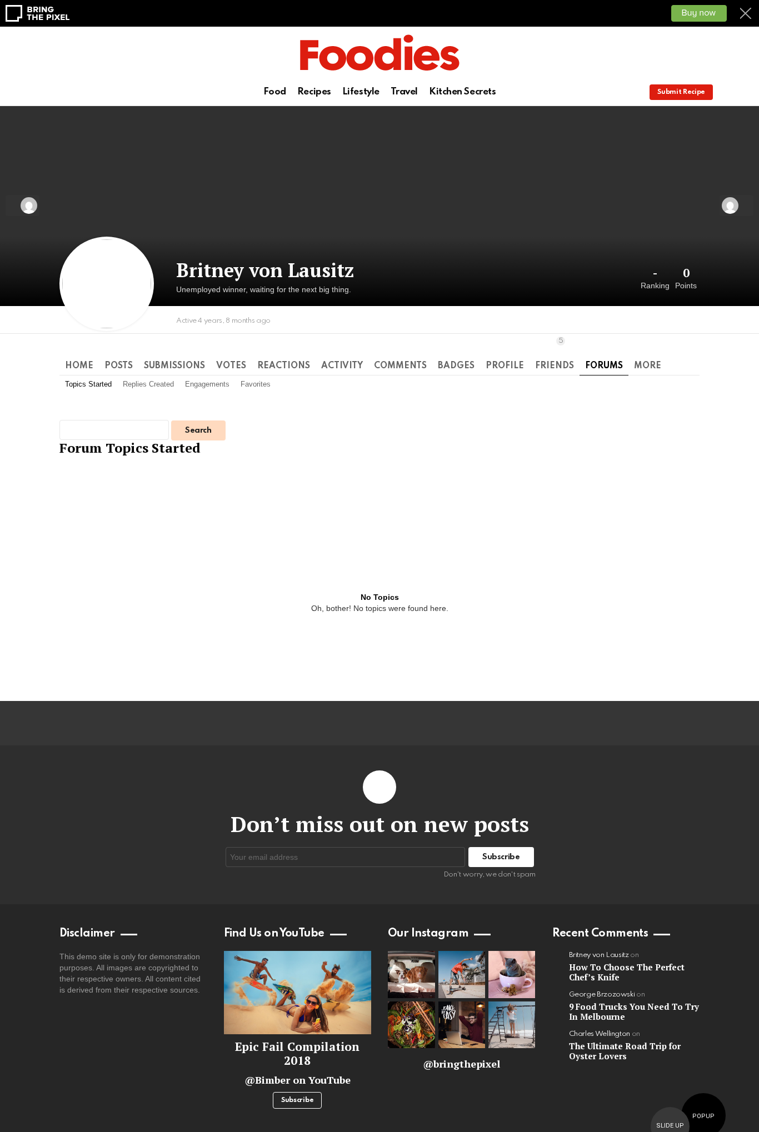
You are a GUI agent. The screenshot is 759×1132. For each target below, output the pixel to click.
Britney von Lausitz (599, 955)
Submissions (174, 366)
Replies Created (148, 384)
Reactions (283, 366)
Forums (604, 366)
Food (274, 92)
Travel (404, 92)
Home (79, 366)
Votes (231, 366)
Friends (554, 353)
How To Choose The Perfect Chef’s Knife (627, 972)
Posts (118, 366)
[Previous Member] (22, 205)
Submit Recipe (681, 92)
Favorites (256, 384)
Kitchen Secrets (462, 92)
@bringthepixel (461, 1063)
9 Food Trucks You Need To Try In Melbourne (634, 1011)
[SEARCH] (744, 92)
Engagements (207, 384)
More (647, 366)
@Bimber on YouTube (297, 1079)
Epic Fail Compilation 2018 (297, 1053)
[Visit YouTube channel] (298, 992)
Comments (400, 366)
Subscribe (297, 1100)
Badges (456, 366)
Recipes (314, 92)
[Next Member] (736, 205)
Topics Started (88, 384)
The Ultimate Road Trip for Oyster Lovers (625, 1050)
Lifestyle (360, 92)
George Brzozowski (602, 994)
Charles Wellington (600, 1034)
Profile (505, 366)
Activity (342, 366)
